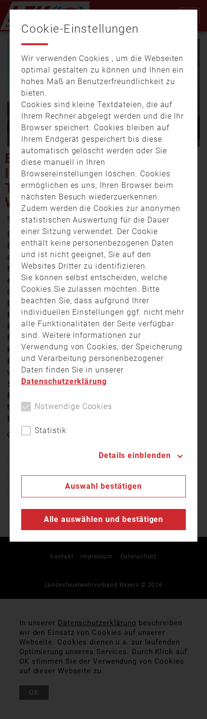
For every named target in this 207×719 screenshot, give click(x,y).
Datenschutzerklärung (64, 381)
